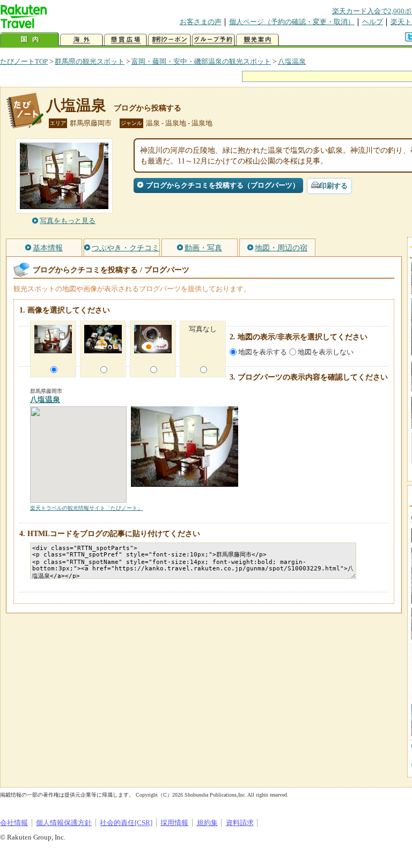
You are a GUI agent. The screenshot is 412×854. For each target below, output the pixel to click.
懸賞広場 (125, 40)
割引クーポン (169, 40)
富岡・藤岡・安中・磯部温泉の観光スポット (201, 61)
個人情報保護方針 (64, 823)
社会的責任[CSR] (126, 823)
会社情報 (14, 823)
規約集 (207, 823)
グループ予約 (213, 40)
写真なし (203, 329)
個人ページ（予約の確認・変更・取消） (292, 22)
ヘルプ (372, 22)
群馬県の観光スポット (89, 61)
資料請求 (240, 823)
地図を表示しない (326, 352)
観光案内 (257, 40)
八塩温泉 (292, 61)
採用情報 (174, 823)
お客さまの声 (201, 22)
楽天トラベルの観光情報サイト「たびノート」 (86, 508)
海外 (81, 40)
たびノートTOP (24, 61)
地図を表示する (262, 352)
